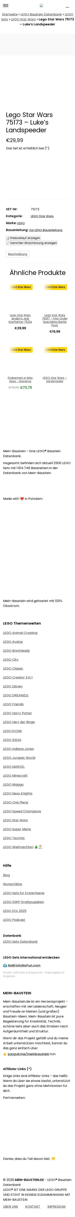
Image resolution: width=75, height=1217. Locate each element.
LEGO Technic (14, 838)
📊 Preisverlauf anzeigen (23, 238)
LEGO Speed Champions (22, 811)
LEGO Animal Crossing (20, 633)
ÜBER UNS (10, 1206)
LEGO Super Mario (17, 829)
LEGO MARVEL (14, 766)
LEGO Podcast (14, 920)
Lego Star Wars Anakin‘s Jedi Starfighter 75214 (20, 318)
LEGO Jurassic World (19, 757)
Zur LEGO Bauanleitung (45, 230)
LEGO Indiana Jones (18, 749)
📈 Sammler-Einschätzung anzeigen (31, 243)
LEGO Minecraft (15, 775)
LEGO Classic (13, 668)
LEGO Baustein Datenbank (41, 14)
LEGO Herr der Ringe (19, 722)
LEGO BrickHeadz (16, 650)
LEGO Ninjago (13, 784)
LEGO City (10, 659)
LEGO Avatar (13, 641)
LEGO (21, 223)
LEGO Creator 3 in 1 (18, 677)
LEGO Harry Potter (17, 713)
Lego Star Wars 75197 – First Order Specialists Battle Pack (55, 320)
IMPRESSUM (56, 1206)
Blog (6, 875)
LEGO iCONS (12, 731)
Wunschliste (12, 884)
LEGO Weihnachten (18, 847)
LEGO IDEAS (12, 740)
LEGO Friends (13, 704)
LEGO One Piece (15, 802)
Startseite (10, 14)
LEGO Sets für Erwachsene (23, 893)
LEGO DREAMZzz (15, 695)
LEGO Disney (13, 686)
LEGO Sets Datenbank (20, 941)
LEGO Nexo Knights (17, 793)
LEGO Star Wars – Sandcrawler (55, 379)
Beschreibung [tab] (17, 254)
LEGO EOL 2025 (14, 911)
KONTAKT (32, 1206)
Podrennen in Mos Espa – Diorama (20, 379)
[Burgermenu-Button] (5, 5)
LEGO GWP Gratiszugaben (23, 902)
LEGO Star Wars (23, 19)
